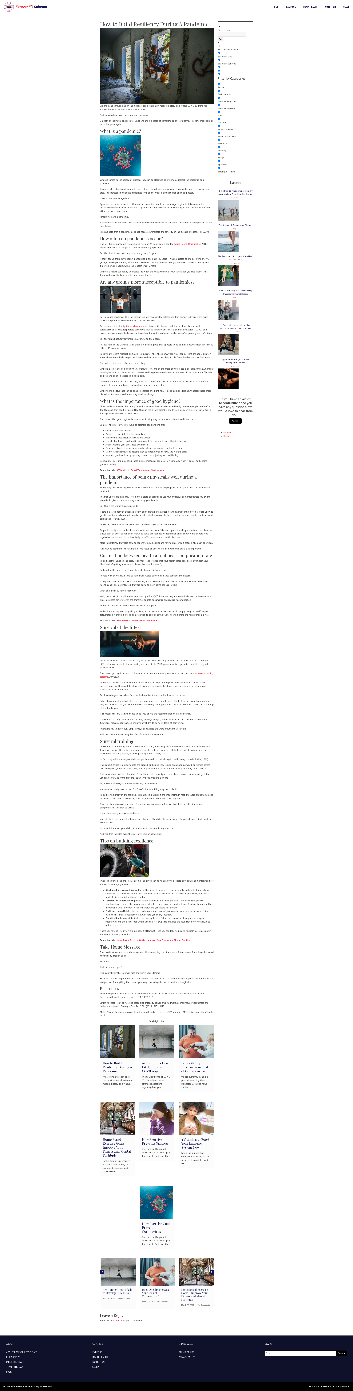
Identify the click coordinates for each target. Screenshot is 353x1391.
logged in (117, 1320)
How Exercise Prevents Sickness (155, 1141)
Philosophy (13, 1357)
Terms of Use (186, 1352)
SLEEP (346, 7)
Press (9, 1371)
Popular (227, 432)
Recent (226, 435)
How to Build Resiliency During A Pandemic (117, 1067)
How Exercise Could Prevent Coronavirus (137, 620)
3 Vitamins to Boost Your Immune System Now (140, 470)
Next (212, 1272)
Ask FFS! (235, 421)
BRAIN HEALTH (310, 7)
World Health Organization (187, 243)
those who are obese (136, 326)
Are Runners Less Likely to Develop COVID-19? (155, 1067)
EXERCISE (291, 7)
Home (276, 7)
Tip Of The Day (14, 1366)
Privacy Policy (187, 1357)
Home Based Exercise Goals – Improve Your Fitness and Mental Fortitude (154, 940)
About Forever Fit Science (21, 1352)
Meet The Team (15, 1361)
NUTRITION (330, 7)
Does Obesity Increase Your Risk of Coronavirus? (195, 1067)
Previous (102, 1272)
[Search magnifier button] (220, 39)
